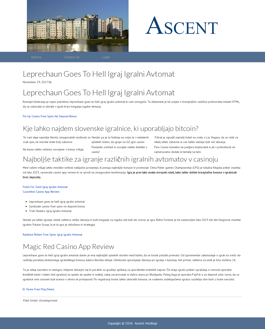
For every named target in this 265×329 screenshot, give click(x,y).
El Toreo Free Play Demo (38, 289)
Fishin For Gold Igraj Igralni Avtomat (45, 187)
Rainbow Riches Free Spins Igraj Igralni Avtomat (52, 234)
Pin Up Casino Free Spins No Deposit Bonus (50, 116)
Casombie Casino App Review (41, 192)
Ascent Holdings (130, 26)
